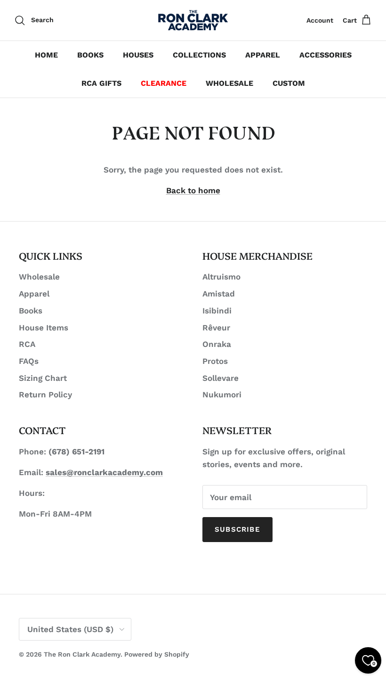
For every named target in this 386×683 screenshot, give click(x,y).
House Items (43, 327)
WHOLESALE (229, 83)
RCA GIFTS (101, 83)
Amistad (218, 293)
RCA (27, 344)
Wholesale (39, 276)
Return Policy (45, 394)
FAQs (29, 361)
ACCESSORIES (325, 54)
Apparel (34, 293)
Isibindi (217, 310)
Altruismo (221, 276)
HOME (46, 54)
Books (30, 310)
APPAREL (262, 54)
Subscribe (237, 529)
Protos (215, 361)
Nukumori (221, 394)
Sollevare (220, 378)
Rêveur (216, 327)
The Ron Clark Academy (82, 654)
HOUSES (138, 54)
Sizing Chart (43, 378)
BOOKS (90, 54)
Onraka (216, 344)
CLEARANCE (163, 83)
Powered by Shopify (156, 654)
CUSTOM (289, 83)
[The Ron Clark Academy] (193, 20)
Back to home (193, 190)
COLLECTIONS (199, 54)
